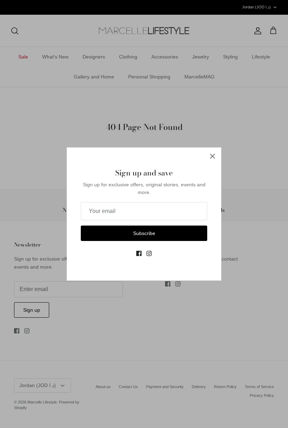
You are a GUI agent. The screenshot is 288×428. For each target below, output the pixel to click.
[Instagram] (149, 253)
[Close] (212, 156)
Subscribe (144, 233)
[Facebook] (139, 253)
